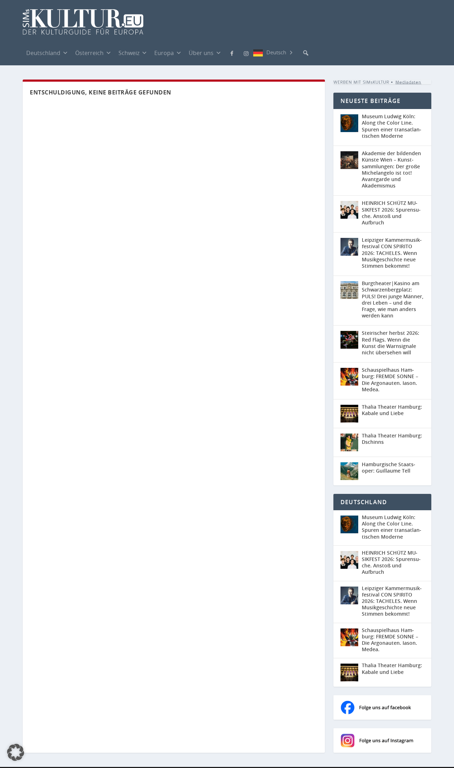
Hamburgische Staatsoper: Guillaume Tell (388, 467)
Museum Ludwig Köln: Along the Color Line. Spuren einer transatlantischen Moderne (391, 126)
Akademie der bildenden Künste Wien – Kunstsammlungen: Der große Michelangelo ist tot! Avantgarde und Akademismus (391, 169)
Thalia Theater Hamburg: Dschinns (392, 438)
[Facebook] (232, 52)
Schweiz (128, 53)
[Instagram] (246, 53)
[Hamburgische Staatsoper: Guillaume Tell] (349, 471)
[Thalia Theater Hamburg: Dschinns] (349, 442)
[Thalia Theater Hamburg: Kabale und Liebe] (349, 414)
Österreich (89, 53)
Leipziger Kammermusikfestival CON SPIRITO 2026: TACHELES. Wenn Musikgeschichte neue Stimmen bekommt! (392, 252)
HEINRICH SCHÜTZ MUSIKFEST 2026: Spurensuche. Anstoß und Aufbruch (391, 213)
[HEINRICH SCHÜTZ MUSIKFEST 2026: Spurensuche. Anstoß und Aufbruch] (349, 210)
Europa (164, 53)
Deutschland (43, 53)
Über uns (201, 53)
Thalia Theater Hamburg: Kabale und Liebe (392, 409)
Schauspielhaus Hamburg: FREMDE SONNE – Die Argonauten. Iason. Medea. (390, 379)
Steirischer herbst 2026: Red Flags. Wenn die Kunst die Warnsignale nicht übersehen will (390, 342)
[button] (306, 53)
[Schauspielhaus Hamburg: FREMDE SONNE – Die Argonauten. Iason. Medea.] (349, 377)
